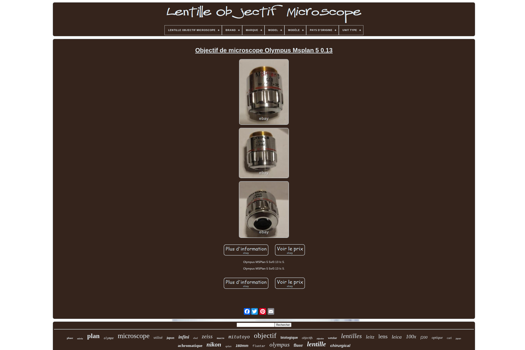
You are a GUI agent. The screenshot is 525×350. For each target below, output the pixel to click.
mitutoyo (239, 337)
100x (411, 337)
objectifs (307, 338)
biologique (289, 338)
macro (220, 338)
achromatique (190, 345)
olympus (279, 344)
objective (320, 338)
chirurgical (340, 345)
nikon (214, 344)
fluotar (258, 346)
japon (170, 338)
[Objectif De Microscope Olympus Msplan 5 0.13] (264, 92)
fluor (298, 345)
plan (93, 336)
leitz (370, 337)
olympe (109, 338)
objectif (265, 336)
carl (449, 338)
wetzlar (332, 338)
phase (70, 338)
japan (458, 338)
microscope (134, 336)
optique (437, 337)
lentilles (351, 336)
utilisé (158, 338)
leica (397, 337)
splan (228, 346)
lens (383, 336)
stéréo (80, 338)
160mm (242, 346)
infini (183, 337)
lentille (316, 344)
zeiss (207, 336)
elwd (195, 338)
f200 (424, 337)
